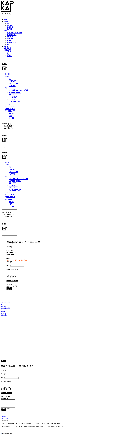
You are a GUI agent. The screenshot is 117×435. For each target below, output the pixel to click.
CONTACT (10, 25)
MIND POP (10, 37)
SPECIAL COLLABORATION (14, 33)
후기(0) (3, 311)
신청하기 (3, 410)
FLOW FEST (10, 38)
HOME (5, 19)
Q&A (8, 54)
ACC (8, 44)
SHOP (5, 31)
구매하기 (3, 360)
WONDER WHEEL (11, 35)
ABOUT (6, 21)
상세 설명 (4, 306)
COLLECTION (10, 27)
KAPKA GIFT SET (12, 42)
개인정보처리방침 (6, 418)
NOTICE (9, 52)
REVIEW (9, 56)
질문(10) (3, 313)
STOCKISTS (7, 46)
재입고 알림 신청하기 (12, 280)
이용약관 (4, 416)
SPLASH (9, 40)
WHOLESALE (7, 48)
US (8, 23)
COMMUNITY (7, 50)
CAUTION (9, 29)
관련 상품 (4, 315)
